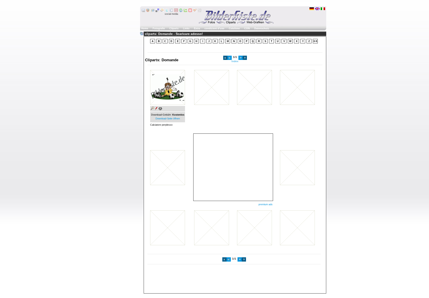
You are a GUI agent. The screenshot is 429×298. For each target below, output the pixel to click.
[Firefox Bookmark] (148, 11)
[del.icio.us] (157, 11)
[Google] (171, 11)
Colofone (234, 28)
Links (186, 28)
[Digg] (199, 11)
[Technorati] (185, 11)
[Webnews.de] (190, 11)
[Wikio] (162, 11)
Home (144, 28)
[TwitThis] (166, 11)
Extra (197, 28)
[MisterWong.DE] (176, 11)
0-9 (315, 41)
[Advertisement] (233, 167)
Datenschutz (261, 28)
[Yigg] (195, 11)
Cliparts (174, 28)
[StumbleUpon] (181, 11)
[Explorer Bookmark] (152, 11)
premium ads (266, 204)
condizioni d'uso (214, 28)
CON (247, 28)
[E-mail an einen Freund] (143, 11)
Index (235, 61)
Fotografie (159, 28)
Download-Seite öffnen (168, 118)
